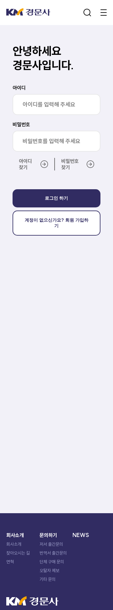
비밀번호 (21, 124)
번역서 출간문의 (53, 553)
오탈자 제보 (49, 570)
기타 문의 (48, 579)
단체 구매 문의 (52, 562)
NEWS (81, 535)
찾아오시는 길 (18, 553)
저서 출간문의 (51, 544)
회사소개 (13, 544)
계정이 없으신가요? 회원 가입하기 (57, 222)
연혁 (10, 562)
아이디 (19, 88)
